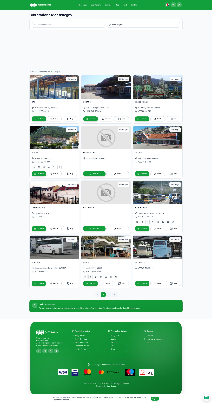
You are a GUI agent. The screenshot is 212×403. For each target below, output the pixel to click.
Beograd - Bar (80, 336)
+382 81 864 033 (41, 272)
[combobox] (143, 25)
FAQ (148, 342)
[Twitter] (50, 351)
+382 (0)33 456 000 (42, 162)
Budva (113, 339)
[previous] (97, 294)
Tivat (113, 349)
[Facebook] (38, 351)
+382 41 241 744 (144, 162)
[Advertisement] (103, 50)
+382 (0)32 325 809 (93, 272)
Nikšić (113, 346)
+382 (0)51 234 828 (93, 111)
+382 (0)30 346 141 (42, 111)
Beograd (114, 342)
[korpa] (173, 4)
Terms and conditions (155, 339)
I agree (155, 399)
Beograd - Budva (81, 342)
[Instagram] (44, 351)
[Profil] (179, 4)
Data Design (111, 386)
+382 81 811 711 (41, 217)
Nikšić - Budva (80, 349)
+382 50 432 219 (144, 111)
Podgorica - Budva (82, 346)
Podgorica (115, 336)
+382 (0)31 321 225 (145, 217)
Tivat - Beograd (81, 339)
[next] (114, 294)
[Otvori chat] (206, 397)
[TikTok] (56, 351)
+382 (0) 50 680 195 (145, 268)
